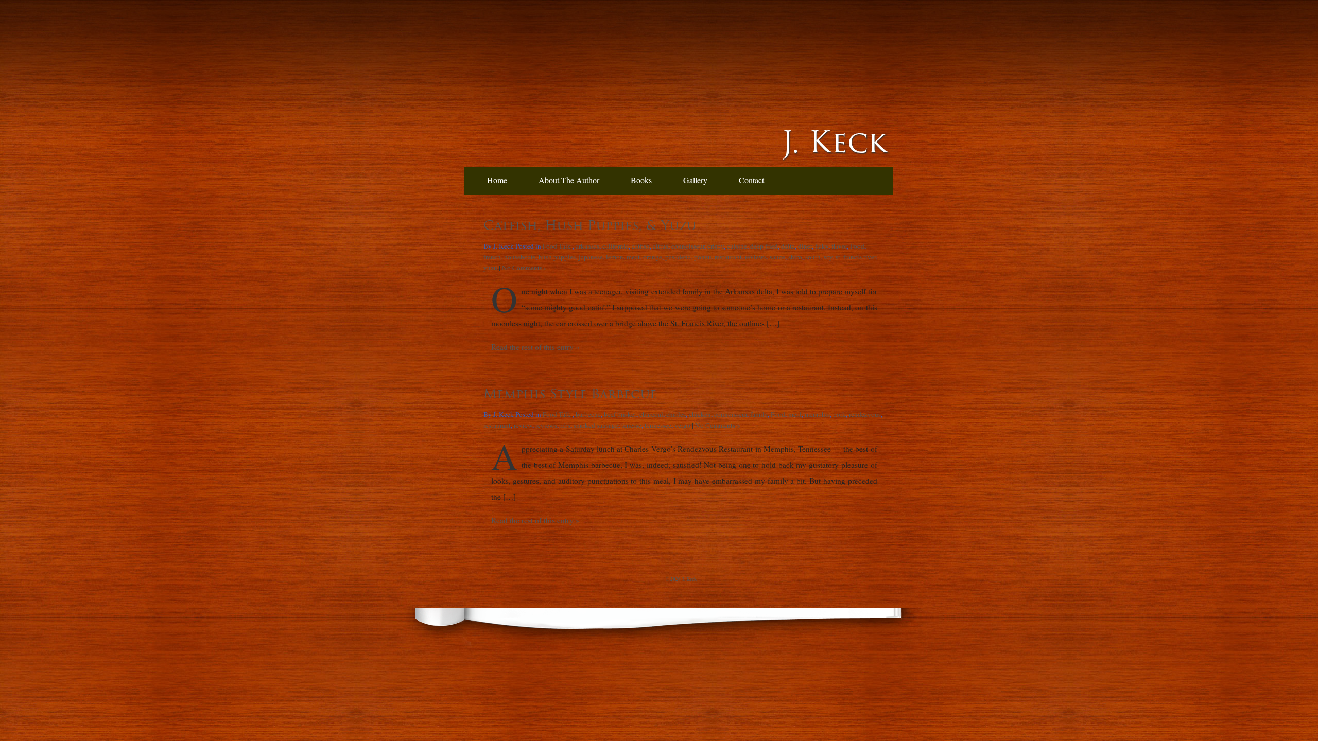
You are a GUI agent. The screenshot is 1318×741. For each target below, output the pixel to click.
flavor (839, 246)
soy (828, 256)
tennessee (658, 425)
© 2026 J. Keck (681, 579)
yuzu (490, 267)
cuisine (737, 246)
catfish (641, 246)
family (759, 414)
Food (857, 246)
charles (676, 414)
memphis (817, 414)
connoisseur (687, 246)
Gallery (695, 179)
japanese (591, 256)
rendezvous (865, 414)
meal (795, 414)
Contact (751, 179)
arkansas (587, 246)
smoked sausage (596, 425)
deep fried (764, 246)
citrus (660, 246)
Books (641, 179)
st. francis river (856, 256)
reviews (756, 256)
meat (633, 256)
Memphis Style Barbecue (570, 393)
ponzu (703, 256)
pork (839, 414)
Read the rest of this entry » (535, 347)
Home (497, 179)
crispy (715, 246)
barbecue (588, 414)
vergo (682, 425)
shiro (795, 256)
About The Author (569, 179)
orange (652, 256)
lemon (614, 256)
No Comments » (524, 267)
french (492, 256)
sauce (777, 256)
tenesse (631, 425)
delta (788, 246)
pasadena (678, 256)
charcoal (651, 414)
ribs (565, 425)
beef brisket (620, 414)
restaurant (728, 256)
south (813, 256)
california (615, 246)
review (523, 425)
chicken (700, 414)
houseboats (519, 256)
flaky (821, 246)
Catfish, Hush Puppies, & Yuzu (589, 225)
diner (805, 246)
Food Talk (557, 246)
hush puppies (557, 256)
